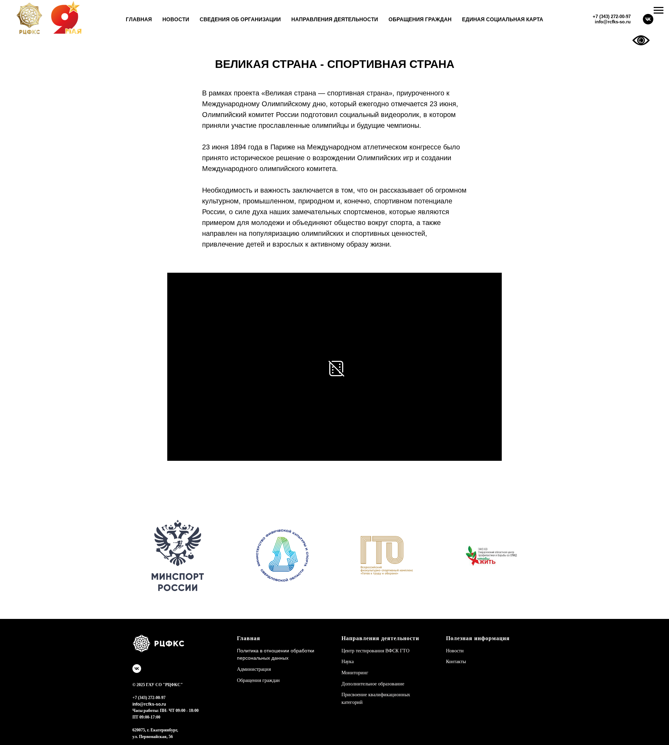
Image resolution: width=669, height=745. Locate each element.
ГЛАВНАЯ (139, 19)
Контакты (456, 661)
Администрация (254, 669)
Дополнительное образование (372, 683)
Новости (455, 650)
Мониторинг (354, 672)
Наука (347, 661)
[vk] (648, 19)
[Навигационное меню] (658, 10)
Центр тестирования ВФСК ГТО (375, 650)
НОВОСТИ (175, 19)
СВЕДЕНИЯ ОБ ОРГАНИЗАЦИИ (240, 19)
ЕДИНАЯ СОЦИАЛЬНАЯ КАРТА (502, 19)
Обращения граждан (258, 680)
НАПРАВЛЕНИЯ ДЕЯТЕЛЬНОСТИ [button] (334, 19)
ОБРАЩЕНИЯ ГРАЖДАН (420, 19)
